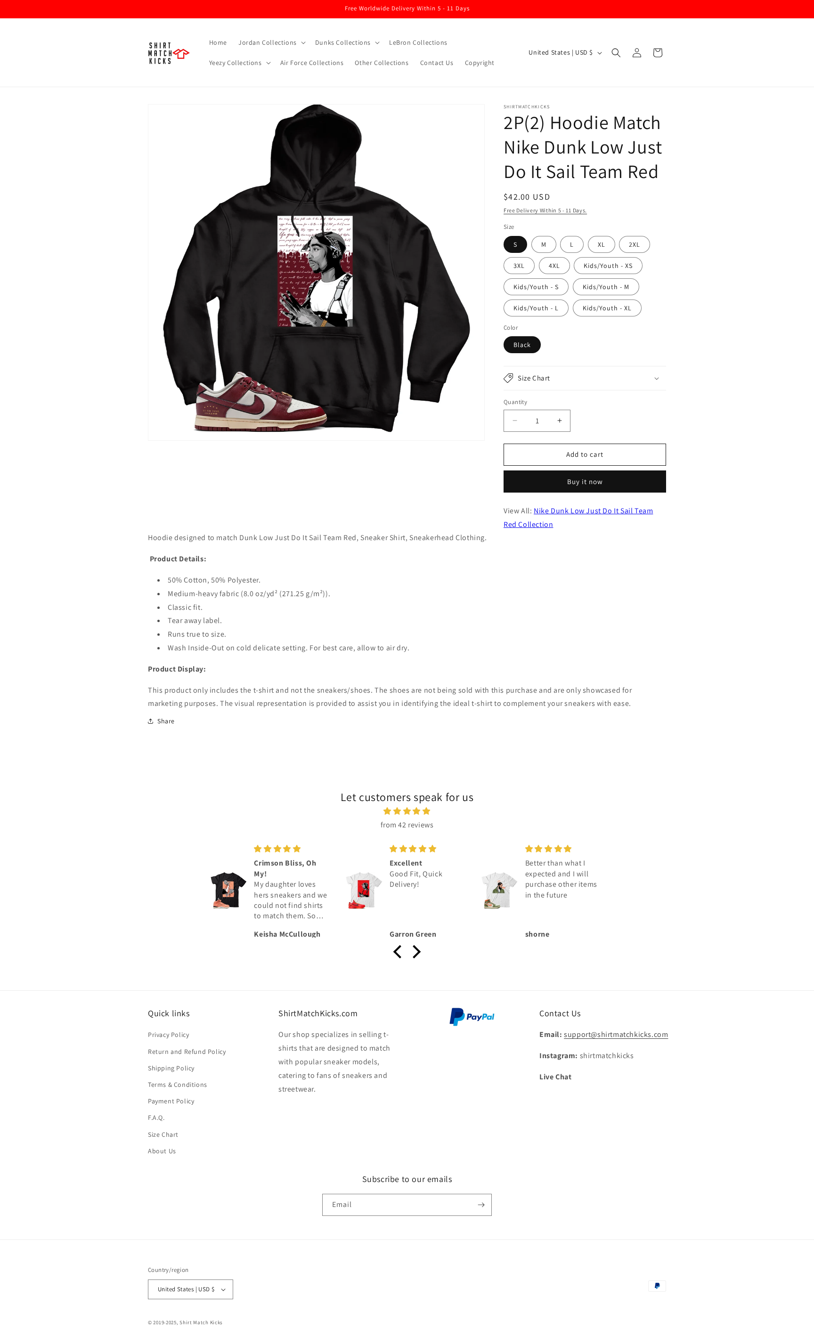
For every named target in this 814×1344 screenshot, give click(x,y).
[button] (271, 42)
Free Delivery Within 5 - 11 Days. (545, 210)
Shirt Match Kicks (201, 1322)
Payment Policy (171, 1101)
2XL (634, 244)
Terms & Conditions (177, 1084)
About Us (162, 1151)
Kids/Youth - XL (607, 308)
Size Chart (163, 1134)
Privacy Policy (168, 1034)
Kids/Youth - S (536, 287)
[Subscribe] (481, 1205)
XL (601, 244)
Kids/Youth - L (536, 308)
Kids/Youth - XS (608, 265)
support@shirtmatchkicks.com (616, 1034)
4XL (554, 265)
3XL (519, 265)
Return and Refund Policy (187, 1051)
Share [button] (166, 721)
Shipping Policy (171, 1068)
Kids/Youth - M (606, 287)
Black (522, 344)
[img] (407, 811)
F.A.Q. (156, 1117)
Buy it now (585, 481)
